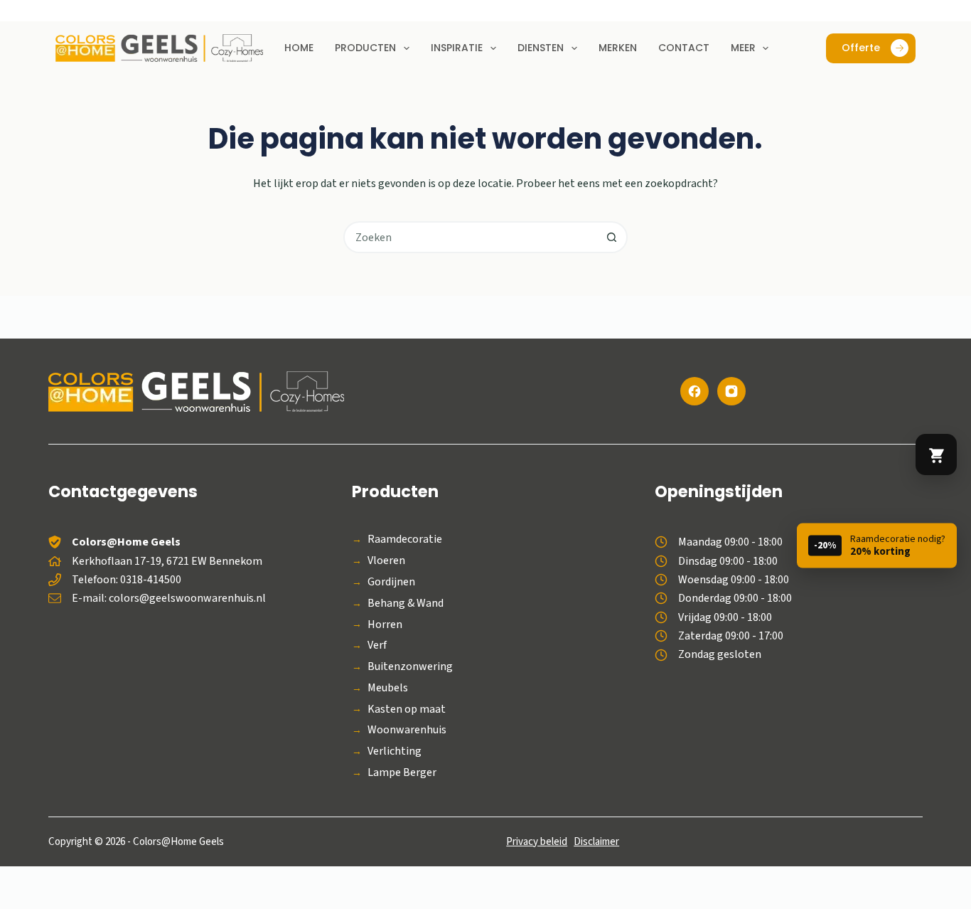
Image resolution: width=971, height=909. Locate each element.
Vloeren (386, 560)
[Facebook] (694, 391)
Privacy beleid (536, 841)
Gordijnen (391, 582)
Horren (385, 624)
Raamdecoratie (405, 539)
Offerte (861, 48)
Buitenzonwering (410, 666)
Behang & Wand (406, 603)
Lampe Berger (402, 772)
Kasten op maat (407, 709)
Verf (377, 645)
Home (298, 48)
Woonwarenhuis (407, 730)
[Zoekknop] (611, 237)
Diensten (540, 48)
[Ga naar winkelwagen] (936, 454)
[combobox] (471, 237)
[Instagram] (731, 391)
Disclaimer (596, 841)
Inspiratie (457, 48)
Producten (365, 48)
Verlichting (395, 751)
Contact (683, 48)
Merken (618, 48)
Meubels (388, 688)
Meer (743, 48)
